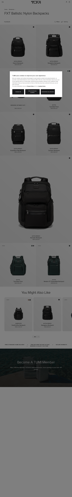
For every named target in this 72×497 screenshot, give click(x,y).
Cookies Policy (41, 86)
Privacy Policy (30, 86)
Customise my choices (48, 91)
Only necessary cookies (32, 92)
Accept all (18, 91)
